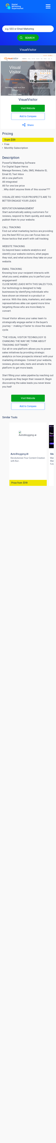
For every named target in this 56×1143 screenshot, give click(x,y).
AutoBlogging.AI (20, 454)
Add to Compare (28, 116)
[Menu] (48, 6)
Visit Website (28, 108)
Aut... (17, 461)
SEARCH (29, 37)
